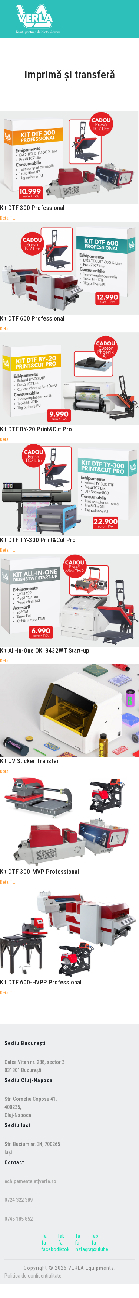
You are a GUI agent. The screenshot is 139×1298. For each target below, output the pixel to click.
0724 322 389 (18, 1200)
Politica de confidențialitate (33, 1276)
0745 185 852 (18, 1219)
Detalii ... (8, 218)
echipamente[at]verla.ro (30, 1181)
